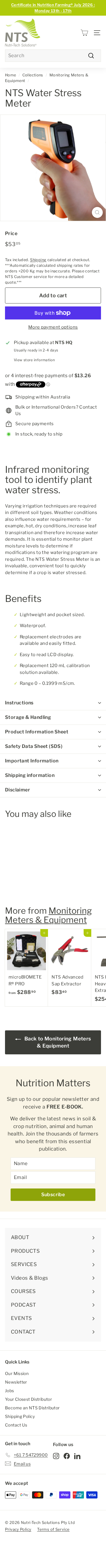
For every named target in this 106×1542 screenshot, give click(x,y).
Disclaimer (17, 790)
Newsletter (16, 1381)
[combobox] (53, 55)
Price (11, 233)
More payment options (53, 327)
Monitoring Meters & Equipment (48, 915)
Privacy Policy (18, 1529)
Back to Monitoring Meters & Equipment (57, 1042)
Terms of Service (53, 1529)
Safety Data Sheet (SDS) (33, 746)
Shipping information (29, 775)
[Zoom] (97, 212)
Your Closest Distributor (28, 1399)
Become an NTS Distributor (32, 1407)
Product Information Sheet (36, 732)
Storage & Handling (28, 717)
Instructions (19, 703)
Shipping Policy (20, 1416)
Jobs (9, 1390)
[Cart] (84, 32)
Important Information (31, 761)
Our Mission (17, 1373)
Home (10, 75)
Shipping (38, 260)
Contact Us (16, 1424)
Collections (32, 75)
